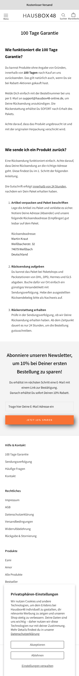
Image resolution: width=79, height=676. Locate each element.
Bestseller (11, 582)
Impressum (12, 500)
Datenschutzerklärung (25, 634)
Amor (8, 567)
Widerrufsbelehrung (18, 529)
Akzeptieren (37, 645)
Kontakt (10, 476)
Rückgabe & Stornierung (21, 536)
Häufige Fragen (15, 469)
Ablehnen (37, 655)
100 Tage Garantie (16, 454)
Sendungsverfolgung (18, 462)
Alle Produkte (13, 574)
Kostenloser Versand (39, 5)
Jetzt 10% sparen (39, 419)
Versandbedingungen (19, 521)
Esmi (8, 560)
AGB (8, 507)
